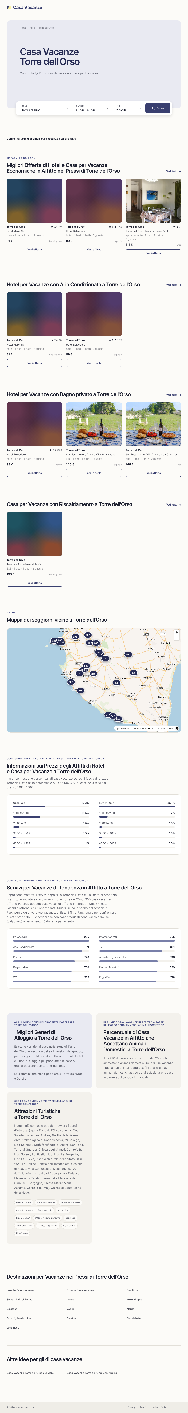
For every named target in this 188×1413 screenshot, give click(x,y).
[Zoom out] (176, 637)
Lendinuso (13, 1327)
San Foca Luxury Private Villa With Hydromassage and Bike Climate (106, 454)
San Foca (132, 1290)
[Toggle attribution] (177, 728)
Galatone (12, 1308)
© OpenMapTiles (139, 728)
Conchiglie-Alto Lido (19, 1318)
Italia (32, 27)
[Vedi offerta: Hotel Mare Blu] (34, 201)
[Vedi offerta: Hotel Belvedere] (94, 201)
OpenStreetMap (166, 728)
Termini (143, 1407)
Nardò (130, 1308)
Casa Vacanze (27, 7)
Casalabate (134, 1318)
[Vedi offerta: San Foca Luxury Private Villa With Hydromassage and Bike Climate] (94, 424)
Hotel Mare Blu (15, 231)
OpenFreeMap (123, 728)
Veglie (70, 1308)
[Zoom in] (176, 632)
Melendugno (134, 1299)
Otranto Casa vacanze (80, 1290)
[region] (94, 680)
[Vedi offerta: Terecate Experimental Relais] (34, 534)
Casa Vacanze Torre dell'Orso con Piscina (92, 1372)
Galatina (71, 1318)
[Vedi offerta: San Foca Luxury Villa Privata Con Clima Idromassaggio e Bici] (153, 424)
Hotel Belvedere (75, 231)
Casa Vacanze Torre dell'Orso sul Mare (30, 1372)
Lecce (70, 1299)
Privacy (131, 1407)
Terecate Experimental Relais (24, 564)
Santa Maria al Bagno (19, 1299)
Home (23, 27)
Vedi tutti (173, 171)
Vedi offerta (34, 249)
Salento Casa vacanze (20, 1290)
